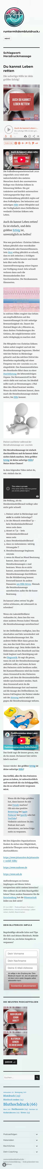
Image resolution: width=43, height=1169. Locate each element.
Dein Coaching (10, 1152)
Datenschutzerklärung (12, 1162)
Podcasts (30, 907)
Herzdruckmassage (22, 909)
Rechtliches (9, 1146)
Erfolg (16, 230)
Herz (10, 252)
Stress (25, 1112)
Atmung (15, 697)
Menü (7, 38)
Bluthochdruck (20, 1104)
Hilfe (16, 205)
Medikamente (19, 1109)
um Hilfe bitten (23, 584)
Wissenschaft (30, 897)
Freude (15, 805)
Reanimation (20, 912)
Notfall (11, 912)
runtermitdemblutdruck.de (23, 31)
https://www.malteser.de (15, 867)
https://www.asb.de (12, 874)
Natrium (33, 1109)
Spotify (23, 815)
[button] (4, 1164)
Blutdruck (11, 1095)
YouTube (12, 818)
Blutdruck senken (13, 1100)
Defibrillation (8, 909)
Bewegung (20, 1092)
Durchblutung (10, 374)
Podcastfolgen (20, 907)
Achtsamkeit (8, 1092)
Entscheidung (9, 897)
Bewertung (13, 811)
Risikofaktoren (11, 1113)
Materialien (8, 1140)
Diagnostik (12, 657)
